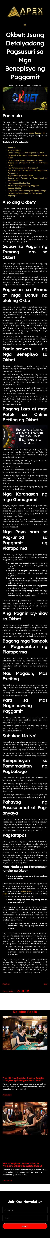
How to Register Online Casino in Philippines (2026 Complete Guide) (22, 1164)
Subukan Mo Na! (14, 188)
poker (5, 894)
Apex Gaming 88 (37, 133)
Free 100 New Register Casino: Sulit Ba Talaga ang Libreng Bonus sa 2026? (23, 1079)
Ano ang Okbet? (14, 150)
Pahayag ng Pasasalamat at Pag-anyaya (25, 193)
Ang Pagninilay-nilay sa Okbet (20, 175)
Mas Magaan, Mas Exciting (19, 183)
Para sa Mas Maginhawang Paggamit (23, 185)
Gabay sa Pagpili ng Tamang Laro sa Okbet (26, 153)
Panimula (11, 148)
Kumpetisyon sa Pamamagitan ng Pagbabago (27, 191)
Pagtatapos (12, 196)
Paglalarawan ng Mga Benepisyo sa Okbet (25, 160)
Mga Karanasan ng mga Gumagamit (23, 168)
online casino (26, 891)
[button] (25, 25)
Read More (7, 1095)
